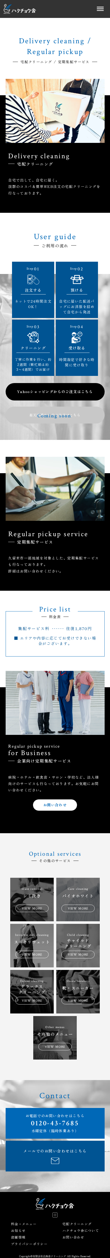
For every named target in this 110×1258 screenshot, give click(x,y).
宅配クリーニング (77, 1224)
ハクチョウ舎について (80, 1230)
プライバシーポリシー (29, 1244)
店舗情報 (18, 1237)
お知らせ (18, 1230)
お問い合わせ (73, 1237)
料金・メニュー (24, 1224)
